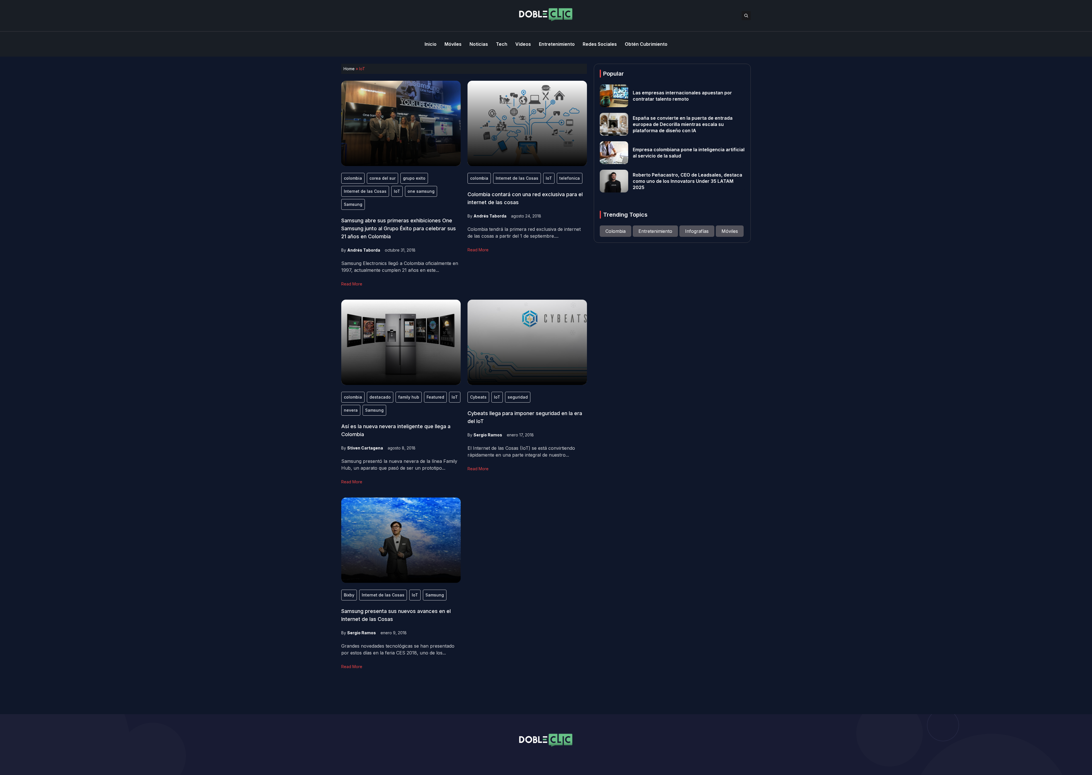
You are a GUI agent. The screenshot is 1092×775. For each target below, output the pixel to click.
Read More (351, 283)
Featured (435, 397)
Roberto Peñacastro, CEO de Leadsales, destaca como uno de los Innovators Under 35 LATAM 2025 (687, 181)
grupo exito (414, 178)
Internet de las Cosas (365, 191)
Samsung (353, 204)
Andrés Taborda (363, 250)
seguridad (518, 397)
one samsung (421, 191)
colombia (353, 178)
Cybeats (478, 397)
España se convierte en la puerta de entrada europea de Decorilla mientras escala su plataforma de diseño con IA (683, 124)
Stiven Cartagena (365, 447)
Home (349, 68)
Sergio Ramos (487, 434)
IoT (397, 191)
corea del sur (382, 178)
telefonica (569, 178)
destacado (380, 397)
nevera (351, 410)
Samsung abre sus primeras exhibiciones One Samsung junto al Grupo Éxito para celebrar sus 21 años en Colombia (398, 228)
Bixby (349, 594)
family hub (408, 397)
